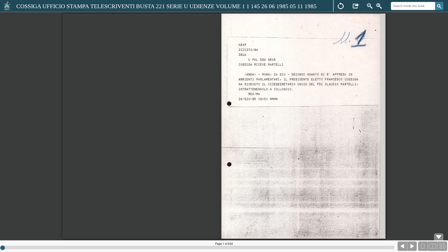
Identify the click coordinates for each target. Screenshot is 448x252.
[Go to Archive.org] (7, 5)
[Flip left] (402, 246)
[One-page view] (423, 246)
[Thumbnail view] (442, 246)
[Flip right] (412, 246)
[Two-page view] (432, 246)
